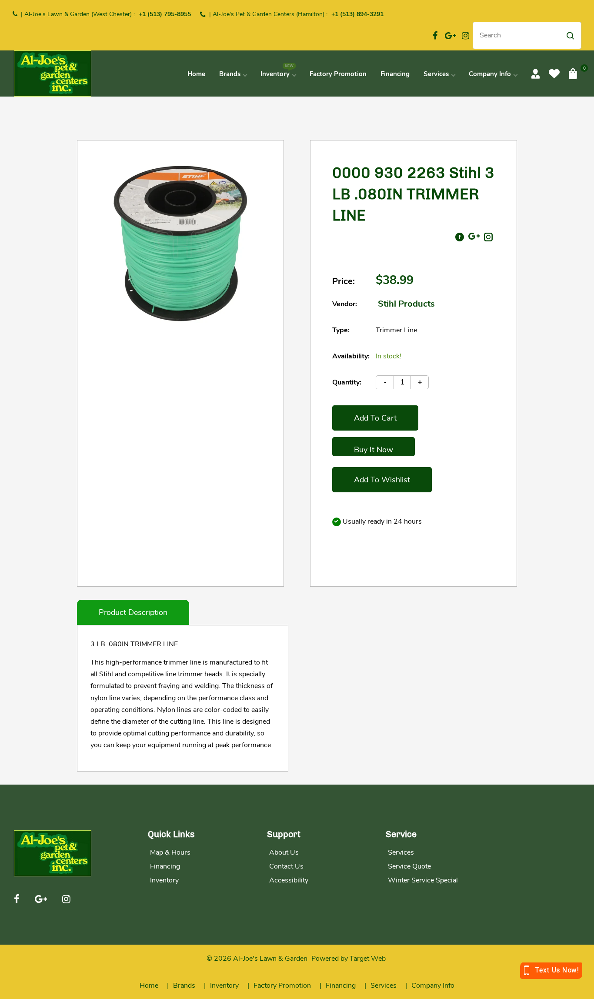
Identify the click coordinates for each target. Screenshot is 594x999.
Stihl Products (406, 304)
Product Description (133, 612)
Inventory (164, 880)
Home (149, 985)
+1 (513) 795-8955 (165, 14)
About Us (284, 852)
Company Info (432, 985)
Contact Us (286, 866)
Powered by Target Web (348, 958)
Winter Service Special (423, 880)
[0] (573, 73)
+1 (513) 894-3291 (357, 14)
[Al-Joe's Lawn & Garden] (52, 73)
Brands (184, 985)
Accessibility (288, 880)
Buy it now (373, 449)
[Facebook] (435, 35)
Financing (165, 866)
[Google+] (450, 35)
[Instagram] (465, 35)
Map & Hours (170, 852)
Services (401, 852)
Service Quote (409, 866)
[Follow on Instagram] (488, 236)
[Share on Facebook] (459, 236)
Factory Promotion (282, 985)
